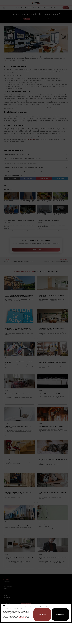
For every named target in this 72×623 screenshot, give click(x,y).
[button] (68, 606)
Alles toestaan (42, 614)
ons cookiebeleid (22, 617)
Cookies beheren (60, 614)
